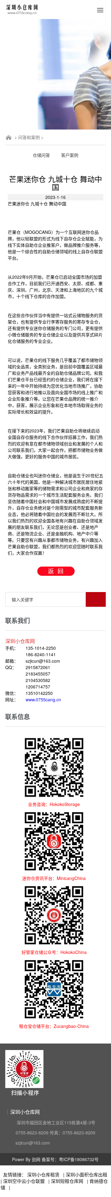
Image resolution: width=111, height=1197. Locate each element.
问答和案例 (29, 137)
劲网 (36, 1159)
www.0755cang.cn (43, 699)
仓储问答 (41, 155)
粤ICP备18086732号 (79, 1159)
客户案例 (69, 155)
